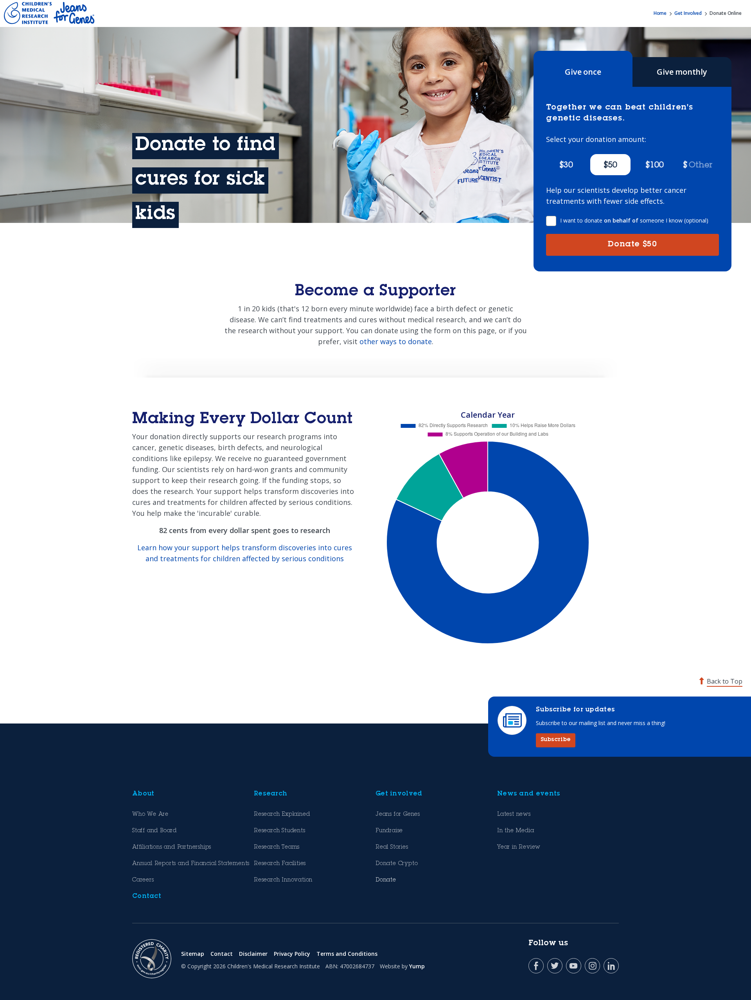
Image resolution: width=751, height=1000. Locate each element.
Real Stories (392, 847)
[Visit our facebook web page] (536, 965)
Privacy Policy (292, 953)
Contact (146, 896)
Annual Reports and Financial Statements (191, 864)
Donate (632, 245)
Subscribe (556, 740)
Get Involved (688, 13)
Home (660, 13)
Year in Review (519, 847)
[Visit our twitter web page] (554, 965)
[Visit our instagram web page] (592, 965)
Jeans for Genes (398, 814)
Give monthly (682, 71)
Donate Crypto (397, 864)
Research (270, 794)
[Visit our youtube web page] (573, 965)
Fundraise (389, 831)
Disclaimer (253, 953)
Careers (143, 880)
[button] (699, 164)
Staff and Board (154, 831)
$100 (654, 166)
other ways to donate (395, 341)
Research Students (279, 831)
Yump (417, 966)
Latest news (514, 814)
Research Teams (277, 847)
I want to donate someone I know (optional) (634, 220)
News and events (529, 794)
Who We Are (150, 814)
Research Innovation (283, 880)
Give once (583, 71)
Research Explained (282, 814)
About (143, 794)
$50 (610, 166)
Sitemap (192, 953)
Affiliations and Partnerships (171, 847)
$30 (566, 166)
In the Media (515, 831)
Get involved (399, 794)
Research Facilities (280, 864)
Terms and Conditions (346, 953)
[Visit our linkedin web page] (611, 965)
